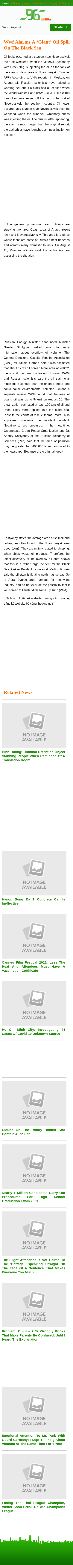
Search (60, 27)
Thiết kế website (39, 3)
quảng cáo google (56, 598)
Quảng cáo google (19, 3)
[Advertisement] (36, 181)
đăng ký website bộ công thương (25, 603)
